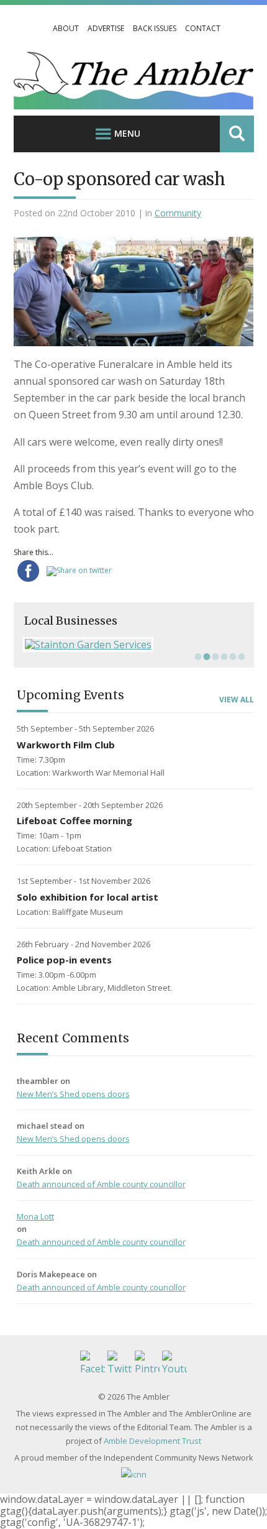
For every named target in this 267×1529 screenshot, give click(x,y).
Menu (127, 133)
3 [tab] (214, 656)
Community (178, 213)
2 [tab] (205, 656)
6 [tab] (240, 656)
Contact (202, 28)
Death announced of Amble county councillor (101, 1184)
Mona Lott (35, 1216)
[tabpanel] (134, 644)
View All (236, 700)
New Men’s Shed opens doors (73, 1094)
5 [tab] (232, 656)
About (66, 28)
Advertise (106, 28)
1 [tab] (197, 656)
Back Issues (154, 28)
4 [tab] (223, 656)
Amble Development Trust (152, 1440)
